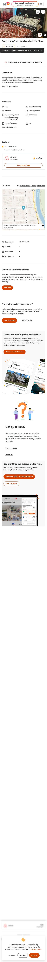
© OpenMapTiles (24, 225)
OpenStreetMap (8, 227)
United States (25, 186)
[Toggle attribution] (43, 225)
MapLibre (6, 225)
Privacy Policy (36, 949)
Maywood (41, 186)
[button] (25, 4)
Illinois (33, 186)
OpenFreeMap (14, 225)
